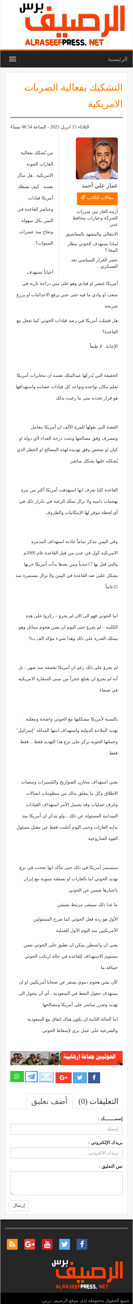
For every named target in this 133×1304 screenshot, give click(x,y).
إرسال (19, 1205)
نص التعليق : (111, 1166)
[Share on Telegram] (31, 1076)
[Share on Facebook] (94, 1077)
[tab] (98, 1101)
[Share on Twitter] (80, 1077)
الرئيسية (118, 59)
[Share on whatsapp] (17, 1076)
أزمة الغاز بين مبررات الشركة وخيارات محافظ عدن (95, 218)
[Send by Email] (46, 1077)
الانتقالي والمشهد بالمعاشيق (92, 234)
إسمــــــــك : (110, 1118)
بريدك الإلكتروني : (105, 1142)
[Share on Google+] (64, 1077)
